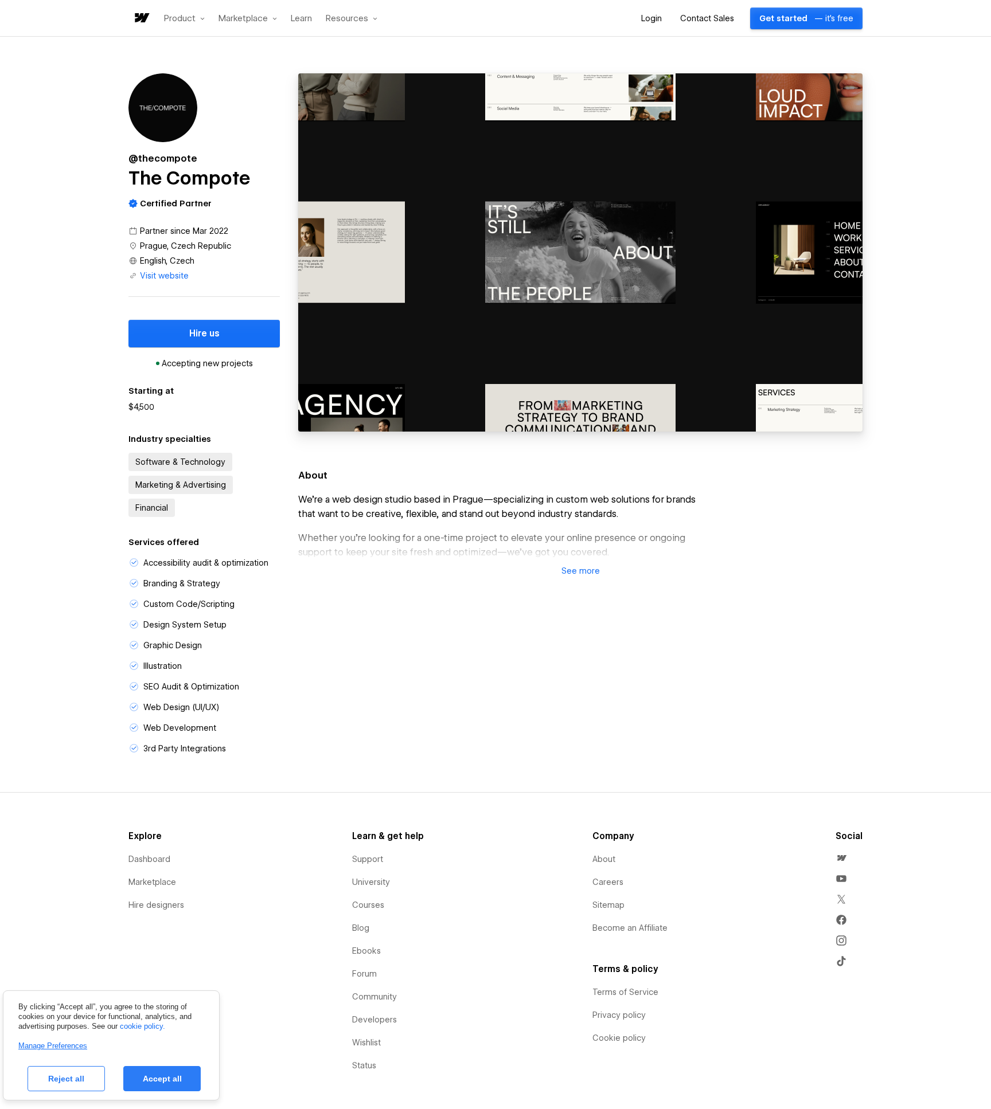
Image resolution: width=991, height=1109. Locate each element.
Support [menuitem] (367, 859)
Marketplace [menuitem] (152, 882)
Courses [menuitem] (368, 905)
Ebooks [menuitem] (366, 950)
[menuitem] (841, 858)
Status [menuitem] (364, 1065)
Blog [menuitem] (360, 927)
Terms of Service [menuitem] (625, 992)
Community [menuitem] (374, 996)
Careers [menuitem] (607, 882)
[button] (184, 18)
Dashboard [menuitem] (149, 859)
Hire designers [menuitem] (156, 905)
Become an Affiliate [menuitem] (630, 927)
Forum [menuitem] (364, 973)
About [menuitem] (603, 859)
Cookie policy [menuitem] (619, 1038)
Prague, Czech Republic (185, 245)
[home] (141, 19)
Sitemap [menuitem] (608, 905)
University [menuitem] (371, 882)
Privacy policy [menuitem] (619, 1015)
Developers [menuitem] (374, 1019)
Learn (301, 18)
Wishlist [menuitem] (366, 1042)
